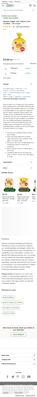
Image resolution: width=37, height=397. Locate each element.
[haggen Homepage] (10, 5)
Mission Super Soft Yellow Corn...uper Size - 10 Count (23, 199)
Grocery (4, 2)
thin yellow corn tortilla (11, 308)
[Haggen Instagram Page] (23, 377)
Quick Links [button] (5, 355)
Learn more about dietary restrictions (14, 99)
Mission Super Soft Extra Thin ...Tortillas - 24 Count (9, 199)
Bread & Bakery (8, 297)
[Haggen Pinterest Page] (18, 377)
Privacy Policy (18, 393)
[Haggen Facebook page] (8, 377)
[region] (18, 391)
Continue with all (30, 395)
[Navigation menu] (3, 5)
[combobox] (18, 10)
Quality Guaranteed (24, 26)
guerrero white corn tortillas (12, 302)
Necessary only (19, 395)
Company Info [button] (6, 359)
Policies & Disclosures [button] (9, 364)
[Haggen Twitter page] (12, 377)
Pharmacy (17, 2)
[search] (33, 10)
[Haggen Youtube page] (28, 377)
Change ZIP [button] (33, 63)
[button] (30, 5)
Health (11, 2)
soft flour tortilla (8, 313)
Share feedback (18, 334)
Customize (5, 393)
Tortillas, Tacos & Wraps (9, 16)
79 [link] (13, 27)
